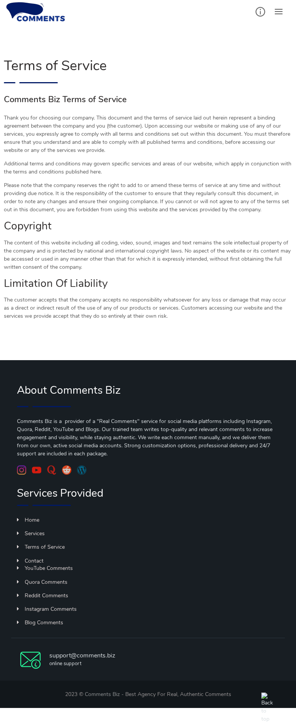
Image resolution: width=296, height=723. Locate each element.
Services (35, 533)
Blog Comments (44, 622)
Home (32, 520)
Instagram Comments (51, 609)
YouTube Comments (49, 568)
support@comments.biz (82, 655)
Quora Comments (46, 582)
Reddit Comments (46, 595)
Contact (34, 561)
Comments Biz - (105, 694)
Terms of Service (45, 547)
